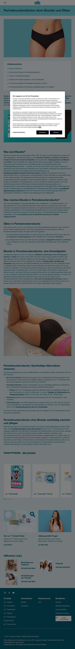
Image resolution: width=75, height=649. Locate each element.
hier (40, 127)
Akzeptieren (42, 132)
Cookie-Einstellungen (19, 132)
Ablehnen (56, 132)
